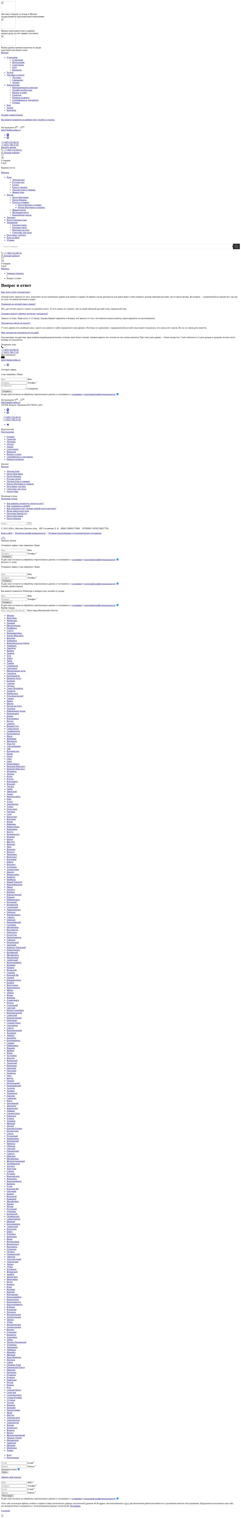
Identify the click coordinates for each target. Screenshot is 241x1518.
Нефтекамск (12, 1045)
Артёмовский (13, 1163)
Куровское (12, 1309)
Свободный (12, 960)
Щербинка (12, 1448)
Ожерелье (11, 1443)
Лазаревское (12, 804)
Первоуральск (13, 950)
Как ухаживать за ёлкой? (18, 506)
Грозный (11, 623)
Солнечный (12, 907)
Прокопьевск (13, 1138)
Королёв (11, 1292)
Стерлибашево (14, 746)
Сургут (10, 630)
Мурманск (12, 771)
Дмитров (11, 1257)
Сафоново (11, 1098)
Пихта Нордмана (15, 474)
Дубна (10, 1267)
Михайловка (13, 1158)
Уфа (9, 749)
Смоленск (11, 673)
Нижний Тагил (14, 678)
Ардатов (11, 1088)
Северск (11, 917)
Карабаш (11, 997)
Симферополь (13, 731)
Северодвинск (13, 1219)
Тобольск (11, 912)
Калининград (13, 834)
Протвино (11, 1372)
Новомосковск (14, 915)
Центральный (13, 1083)
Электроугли (13, 1422)
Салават (10, 1043)
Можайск (11, 1352)
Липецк (10, 774)
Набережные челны (16, 711)
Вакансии (11, 452)
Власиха (11, 1430)
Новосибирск (13, 764)
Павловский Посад (16, 1367)
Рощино (10, 897)
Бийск (10, 1231)
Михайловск (13, 927)
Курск (9, 776)
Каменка (11, 1184)
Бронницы (12, 1236)
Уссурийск (12, 1055)
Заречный (11, 945)
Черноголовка (13, 1410)
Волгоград (12, 857)
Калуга (10, 832)
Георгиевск (12, 668)
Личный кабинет (11, 152)
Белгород (11, 864)
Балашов (11, 681)
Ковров (10, 1204)
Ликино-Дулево (14, 1438)
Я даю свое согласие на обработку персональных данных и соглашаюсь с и (58, 394)
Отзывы (10, 436)
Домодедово (12, 1262)
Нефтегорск (12, 693)
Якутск (10, 721)
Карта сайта (6, 533)
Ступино (11, 1400)
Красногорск (13, 1299)
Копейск (11, 892)
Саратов (11, 683)
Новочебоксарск (14, 884)
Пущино (11, 1377)
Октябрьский (13, 1216)
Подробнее (75, 1506)
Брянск (10, 862)
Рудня (9, 1186)
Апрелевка (12, 1337)
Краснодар (12, 816)
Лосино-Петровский (16, 1342)
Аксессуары (12, 491)
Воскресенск (13, 1244)
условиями (76, 394)
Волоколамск (13, 1241)
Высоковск (12, 1246)
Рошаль (10, 1385)
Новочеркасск (13, 987)
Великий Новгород (16, 766)
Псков (10, 1053)
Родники (11, 1174)
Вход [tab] (9, 1455)
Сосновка (11, 925)
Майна (10, 990)
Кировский (12, 1060)
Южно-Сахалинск (15, 1010)
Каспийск (11, 1038)
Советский (12, 1015)
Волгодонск (12, 985)
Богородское (13, 1131)
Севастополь (13, 728)
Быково (10, 1194)
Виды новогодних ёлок (18, 511)
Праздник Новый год (17, 513)
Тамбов (10, 663)
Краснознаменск (14, 1304)
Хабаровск (12, 640)
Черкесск (11, 1143)
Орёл (9, 759)
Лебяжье (11, 1111)
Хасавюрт (11, 1033)
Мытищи (11, 1355)
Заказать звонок (8, 147)
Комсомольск (13, 1176)
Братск (10, 839)
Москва (4, 52)
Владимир (11, 859)
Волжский (12, 970)
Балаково (11, 965)
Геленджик (12, 809)
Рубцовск (11, 1234)
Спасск (10, 1133)
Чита (9, 847)
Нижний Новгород (16, 769)
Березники (12, 1065)
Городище (11, 1070)
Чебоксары (12, 620)
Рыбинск (11, 877)
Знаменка (11, 1073)
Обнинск (11, 1146)
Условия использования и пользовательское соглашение (75, 533)
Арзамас (11, 1091)
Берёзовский (13, 1141)
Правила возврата (15, 459)
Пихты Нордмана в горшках (20, 484)
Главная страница (15, 273)
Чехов (9, 1412)
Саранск (11, 723)
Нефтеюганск (13, 899)
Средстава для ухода (16, 489)
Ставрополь (12, 666)
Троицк (10, 1319)
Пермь (10, 754)
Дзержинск (12, 1093)
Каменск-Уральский (16, 947)
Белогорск (11, 1229)
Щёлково (11, 1445)
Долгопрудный (14, 1259)
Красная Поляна (14, 1128)
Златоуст (11, 889)
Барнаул (10, 872)
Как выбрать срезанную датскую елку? (25, 503)
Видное (10, 1329)
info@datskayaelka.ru (10, 130)
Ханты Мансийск (15, 635)
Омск (9, 761)
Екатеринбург (13, 676)
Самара (10, 698)
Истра (9, 1282)
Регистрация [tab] (13, 1457)
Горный (10, 977)
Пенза (9, 756)
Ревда (9, 1101)
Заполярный (12, 1103)
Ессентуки (12, 935)
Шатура (10, 1415)
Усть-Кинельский (15, 696)
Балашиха (11, 1334)
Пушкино (11, 1375)
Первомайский (14, 922)
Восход (10, 1433)
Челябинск (12, 628)
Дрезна (10, 1264)
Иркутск (11, 842)
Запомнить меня (9, 1469)
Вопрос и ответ (14, 454)
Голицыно (11, 1249)
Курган (10, 779)
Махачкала (12, 741)
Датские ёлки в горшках (18, 481)
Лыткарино (12, 1347)
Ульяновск (12, 645)
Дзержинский (13, 1254)
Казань (10, 716)
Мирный (11, 1123)
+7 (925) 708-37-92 (10, 145)
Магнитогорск (14, 625)
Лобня (10, 1339)
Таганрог (11, 708)
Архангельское (14, 1317)
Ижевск (10, 650)
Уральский (12, 1063)
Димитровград (14, 909)
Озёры (10, 1362)
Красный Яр (13, 975)
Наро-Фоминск (14, 1357)
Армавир (11, 1121)
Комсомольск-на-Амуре (18, 643)
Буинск (10, 1003)
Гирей (9, 789)
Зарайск (10, 1274)
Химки (10, 1450)
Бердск (10, 1078)
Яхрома (10, 1425)
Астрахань (12, 867)
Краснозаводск (14, 1302)
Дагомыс (11, 811)
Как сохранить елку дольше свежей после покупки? (31, 508)
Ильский (11, 784)
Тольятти (11, 691)
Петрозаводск (13, 733)
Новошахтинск (14, 980)
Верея (9, 1239)
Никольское (12, 1108)
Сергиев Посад (14, 1390)
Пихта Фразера (14, 476)
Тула (9, 656)
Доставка (11, 441)
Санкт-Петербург (15, 688)
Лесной (10, 1126)
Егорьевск (11, 1269)
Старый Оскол (14, 1023)
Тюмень (10, 653)
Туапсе (10, 806)
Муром (10, 1206)
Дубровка (11, 1211)
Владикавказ (13, 718)
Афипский (12, 791)
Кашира (10, 1284)
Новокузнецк (13, 826)
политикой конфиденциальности (99, 394)
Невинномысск (14, 937)
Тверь (9, 661)
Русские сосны (14, 479)
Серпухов (11, 1392)
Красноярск (12, 781)
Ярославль (12, 618)
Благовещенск (13, 1040)
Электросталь (13, 1420)
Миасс (10, 887)
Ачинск (10, 1118)
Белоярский (12, 904)
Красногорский (14, 894)
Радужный (12, 902)
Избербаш (11, 738)
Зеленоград (12, 1427)
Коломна (11, 1289)
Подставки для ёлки (16, 486)
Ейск (9, 799)
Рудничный (12, 1136)
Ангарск (11, 1166)
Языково (11, 1048)
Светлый (11, 1008)
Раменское (12, 1380)
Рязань (10, 701)
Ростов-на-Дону (14, 706)
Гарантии (11, 439)
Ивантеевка (12, 1279)
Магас (10, 736)
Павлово (11, 1096)
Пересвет (11, 1370)
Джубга (10, 786)
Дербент (11, 1035)
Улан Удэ (11, 744)
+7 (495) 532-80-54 (10, 142)
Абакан (10, 992)
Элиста (10, 1028)
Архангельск (13, 869)
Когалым (11, 638)
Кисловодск (12, 930)
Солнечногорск (14, 1395)
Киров (10, 821)
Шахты (10, 703)
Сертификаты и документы (20, 457)
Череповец (12, 854)
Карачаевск (12, 829)
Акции (10, 447)
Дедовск (11, 1251)
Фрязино (11, 1405)
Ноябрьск (11, 879)
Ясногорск (12, 1179)
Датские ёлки (13, 471)
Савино (10, 1171)
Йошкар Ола (13, 726)
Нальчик (11, 837)
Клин (9, 1287)
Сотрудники (12, 449)
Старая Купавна (14, 1397)
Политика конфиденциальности (30, 533)
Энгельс (11, 686)
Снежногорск (13, 1113)
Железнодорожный (16, 1161)
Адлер (10, 801)
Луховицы (12, 1345)
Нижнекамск (13, 713)
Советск (11, 1153)
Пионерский (13, 942)
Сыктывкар (12, 1025)
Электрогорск (13, 1417)
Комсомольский (14, 1013)
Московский (13, 1440)
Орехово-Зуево (14, 1365)
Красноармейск (14, 962)
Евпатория (12, 1020)
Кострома (11, 819)
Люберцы (11, 1350)
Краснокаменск (14, 1181)
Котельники (12, 1294)
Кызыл (10, 995)
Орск (9, 1075)
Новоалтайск (13, 874)
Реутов (10, 1382)
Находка (11, 1058)
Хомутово (11, 1168)
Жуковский (12, 1272)
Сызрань (11, 972)
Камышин (11, 1199)
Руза (9, 1387)
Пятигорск (12, 932)
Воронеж (11, 849)
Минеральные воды (16, 671)
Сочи (9, 814)
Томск (10, 658)
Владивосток (13, 751)
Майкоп (10, 1050)
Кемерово (11, 824)
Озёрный (11, 920)
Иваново (11, 844)
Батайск (10, 982)
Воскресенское (14, 1314)
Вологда (11, 852)
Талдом (10, 1402)
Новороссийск (14, 796)
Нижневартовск (14, 633)
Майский (11, 1156)
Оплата (10, 444)
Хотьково (11, 1407)
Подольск (11, 1312)
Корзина (5, 172)
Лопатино (11, 1106)
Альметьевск (13, 1000)
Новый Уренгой (14, 882)
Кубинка (11, 1307)
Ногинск (11, 1360)
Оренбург (11, 648)
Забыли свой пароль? (11, 1477)
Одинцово (12, 1332)
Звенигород (12, 1277)
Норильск (11, 1116)
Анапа (10, 794)
